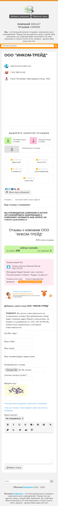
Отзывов (7, 200)
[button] (7, 424)
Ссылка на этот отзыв (14, 279)
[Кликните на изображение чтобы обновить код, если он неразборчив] (15, 395)
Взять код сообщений (19, 192)
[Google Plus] (18, 188)
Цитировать (10, 282)
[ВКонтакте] (6, 188)
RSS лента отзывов (45, 240)
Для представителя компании (30, 282)
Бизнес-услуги (28, 200)
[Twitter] (9, 188)
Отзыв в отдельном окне (34, 279)
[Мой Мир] (12, 188)
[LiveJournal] (15, 188)
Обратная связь (40, 16)
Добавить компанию (20, 16)
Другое (37, 200)
